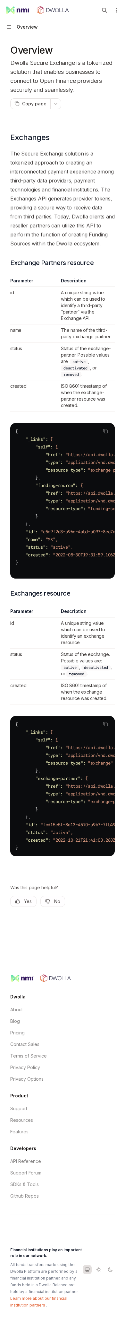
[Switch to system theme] (87, 1269)
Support (18, 1108)
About (16, 1009)
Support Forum (25, 1172)
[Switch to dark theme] (110, 1269)
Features (19, 1131)
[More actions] (116, 10)
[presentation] (62, 501)
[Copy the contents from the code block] (105, 431)
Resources (21, 1120)
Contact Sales (24, 1044)
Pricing (17, 1032)
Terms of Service (28, 1056)
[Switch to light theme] (98, 1269)
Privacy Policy (25, 1067)
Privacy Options (27, 1079)
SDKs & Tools (24, 1184)
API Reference (25, 1161)
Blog (15, 1021)
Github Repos (24, 1196)
